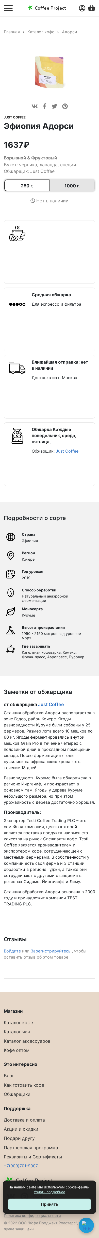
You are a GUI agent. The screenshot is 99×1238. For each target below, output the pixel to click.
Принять (49, 1204)
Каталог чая (17, 1031)
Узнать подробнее (49, 1192)
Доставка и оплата (24, 1120)
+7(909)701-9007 (21, 1165)
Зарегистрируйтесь (51, 950)
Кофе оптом (16, 1050)
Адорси (69, 31)
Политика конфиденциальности (32, 1215)
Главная (12, 31)
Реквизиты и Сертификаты (33, 1156)
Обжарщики (17, 1094)
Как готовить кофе (24, 1085)
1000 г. (72, 185)
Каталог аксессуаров (27, 1041)
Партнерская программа (31, 1147)
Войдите (12, 950)
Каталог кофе (40, 31)
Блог (9, 1075)
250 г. (27, 185)
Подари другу (19, 1138)
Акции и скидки (21, 1129)
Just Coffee (15, 117)
